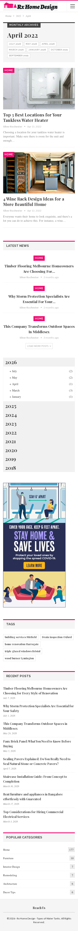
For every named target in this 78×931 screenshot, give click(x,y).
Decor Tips (9, 892)
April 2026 (48, 44)
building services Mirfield (21, 637)
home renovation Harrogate (22, 644)
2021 (10, 441)
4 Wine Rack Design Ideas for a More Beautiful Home (33, 201)
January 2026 (37, 50)
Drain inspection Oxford (57, 637)
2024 (11, 414)
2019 (10, 458)
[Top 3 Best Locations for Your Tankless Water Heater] (39, 88)
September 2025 (18, 55)
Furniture (8, 858)
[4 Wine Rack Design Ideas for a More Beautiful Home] (39, 172)
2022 (11, 432)
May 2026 (31, 44)
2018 (10, 467)
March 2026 (16, 50)
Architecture (10, 884)
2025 (10, 405)
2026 (11, 361)
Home (9, 70)
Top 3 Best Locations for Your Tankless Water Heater (32, 117)
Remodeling (10, 875)
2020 (11, 450)
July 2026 (15, 44)
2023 (11, 423)
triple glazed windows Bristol (22, 651)
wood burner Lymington (19, 658)
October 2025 (59, 50)
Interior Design (11, 867)
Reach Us (39, 908)
